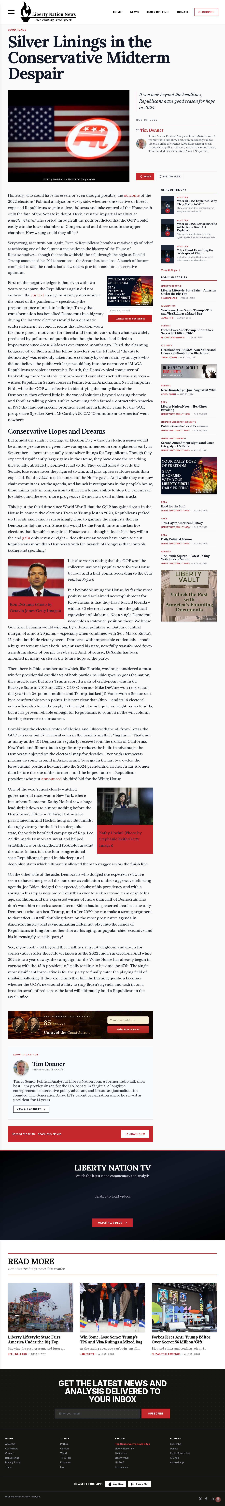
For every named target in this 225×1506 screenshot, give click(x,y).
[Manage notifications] (218, 1499)
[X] (200, 1498)
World (63, 1453)
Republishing (12, 1457)
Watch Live (121, 1453)
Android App (177, 1462)
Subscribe (156, 1413)
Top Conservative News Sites (132, 1444)
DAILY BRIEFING (158, 12)
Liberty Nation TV (124, 1448)
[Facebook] (206, 1498)
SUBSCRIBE (206, 12)
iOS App (174, 1457)
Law (62, 1467)
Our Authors (11, 1448)
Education (65, 1462)
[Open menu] (11, 12)
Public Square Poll (180, 1453)
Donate (174, 1448)
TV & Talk (65, 1457)
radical (37, 295)
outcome (132, 195)
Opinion (64, 1448)
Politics (64, 1444)
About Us (10, 1444)
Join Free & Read (128, 1029)
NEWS (134, 12)
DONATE (183, 12)
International (121, 1467)
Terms (8, 1467)
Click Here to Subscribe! (130, 318)
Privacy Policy (13, 1462)
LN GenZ (120, 1462)
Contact (9, 1453)
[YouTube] (212, 1498)
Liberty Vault (121, 1457)
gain (26, 538)
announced (51, 779)
